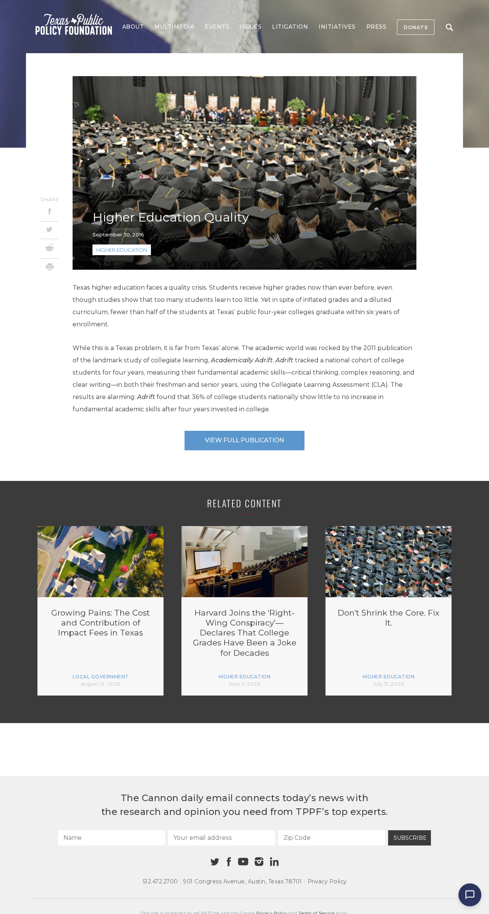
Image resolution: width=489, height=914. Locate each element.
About (133, 26)
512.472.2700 (160, 881)
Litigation (290, 26)
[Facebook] (49, 213)
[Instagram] (259, 861)
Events (217, 26)
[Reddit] (49, 248)
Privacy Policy (327, 881)
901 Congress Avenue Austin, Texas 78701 (242, 881)
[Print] (49, 268)
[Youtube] (243, 862)
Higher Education (121, 250)
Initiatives (337, 26)
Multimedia (174, 26)
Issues (250, 26)
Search (449, 27)
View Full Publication (244, 440)
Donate (415, 27)
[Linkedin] (274, 861)
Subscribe (410, 837)
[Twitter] (49, 230)
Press (376, 26)
